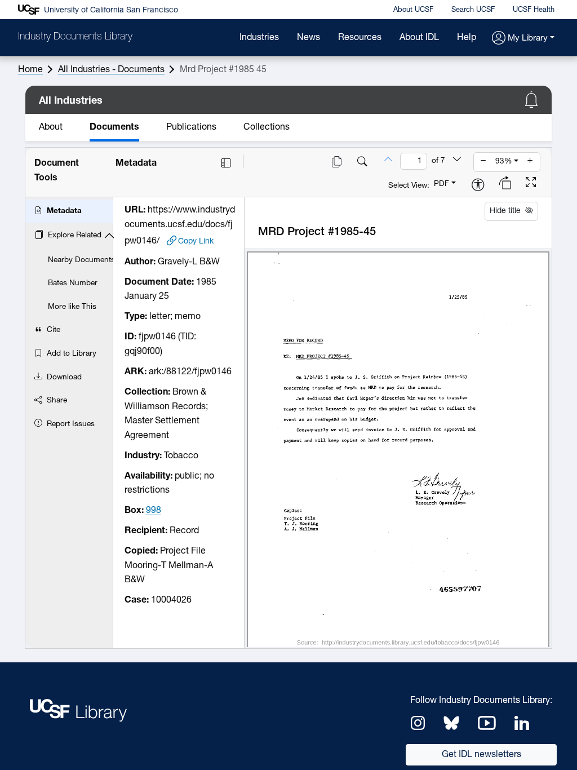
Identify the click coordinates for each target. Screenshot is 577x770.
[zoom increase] (530, 162)
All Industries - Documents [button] (111, 69)
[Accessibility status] (478, 185)
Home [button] (30, 69)
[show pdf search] (362, 163)
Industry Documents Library (75, 37)
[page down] (457, 160)
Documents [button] (114, 127)
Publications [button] (191, 127)
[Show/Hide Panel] (226, 163)
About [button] (51, 127)
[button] (523, 38)
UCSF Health (533, 10)
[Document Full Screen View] (531, 183)
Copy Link (196, 241)
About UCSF (413, 10)
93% (503, 161)
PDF (441, 184)
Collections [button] (266, 127)
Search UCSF (473, 10)
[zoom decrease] (483, 162)
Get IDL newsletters (481, 754)
